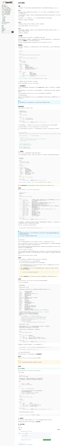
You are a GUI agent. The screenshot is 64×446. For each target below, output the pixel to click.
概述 (3, 15)
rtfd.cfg (24, 95)
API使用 (58, 429)
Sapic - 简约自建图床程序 (6, 22)
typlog (20, 444)
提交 (12, 32)
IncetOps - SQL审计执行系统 (6, 8)
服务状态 (3, 30)
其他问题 (3, 20)
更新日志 (3, 21)
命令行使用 (4, 16)
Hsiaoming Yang (30, 444)
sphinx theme (22, 444)
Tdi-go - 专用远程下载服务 (6, 13)
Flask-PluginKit (4, 23)
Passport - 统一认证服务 (5, 7)
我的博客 (3, 28)
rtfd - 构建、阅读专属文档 (6, 14)
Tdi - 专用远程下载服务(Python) (7, 9)
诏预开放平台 (4, 5)
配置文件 (3, 19)
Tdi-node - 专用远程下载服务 (6, 12)
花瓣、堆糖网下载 (4, 6)
